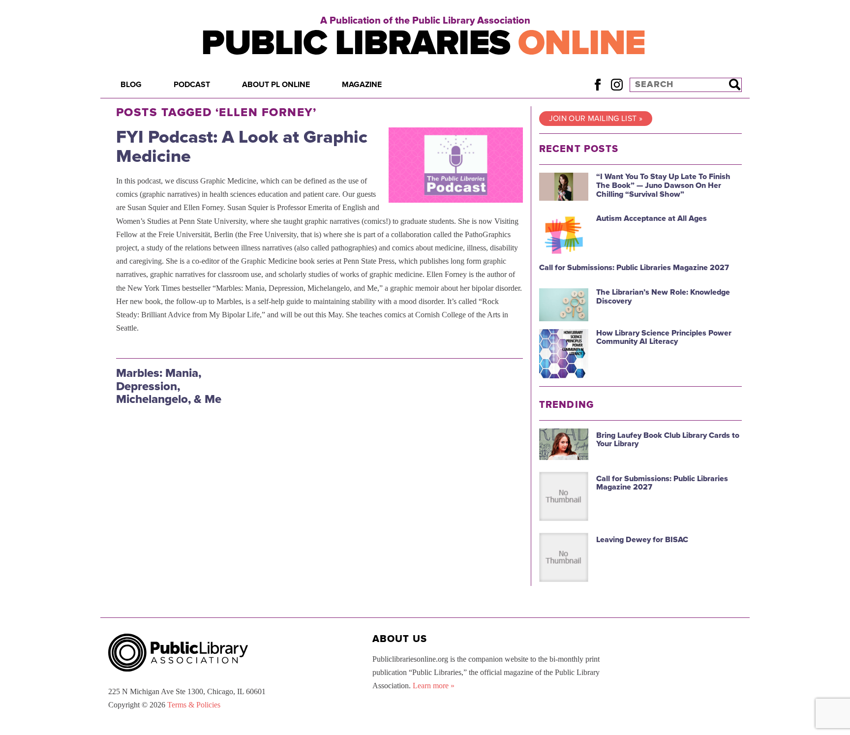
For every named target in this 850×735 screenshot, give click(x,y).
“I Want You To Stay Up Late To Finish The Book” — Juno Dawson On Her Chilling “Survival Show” (663, 185)
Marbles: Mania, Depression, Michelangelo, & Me (168, 386)
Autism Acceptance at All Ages (651, 218)
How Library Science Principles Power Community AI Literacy (663, 337)
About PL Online (276, 85)
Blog (131, 85)
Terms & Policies (193, 705)
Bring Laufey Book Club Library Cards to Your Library (667, 439)
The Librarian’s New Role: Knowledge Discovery (663, 296)
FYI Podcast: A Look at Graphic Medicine (241, 146)
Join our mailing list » (595, 118)
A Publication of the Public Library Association (425, 21)
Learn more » (434, 685)
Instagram (616, 84)
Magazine (362, 85)
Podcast (192, 85)
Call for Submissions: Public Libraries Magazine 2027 (634, 268)
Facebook (597, 84)
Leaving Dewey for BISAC (642, 540)
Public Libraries (423, 43)
